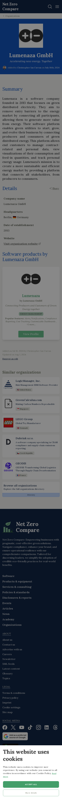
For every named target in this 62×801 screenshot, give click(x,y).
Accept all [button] (31, 784)
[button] (31, 793)
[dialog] (31, 773)
